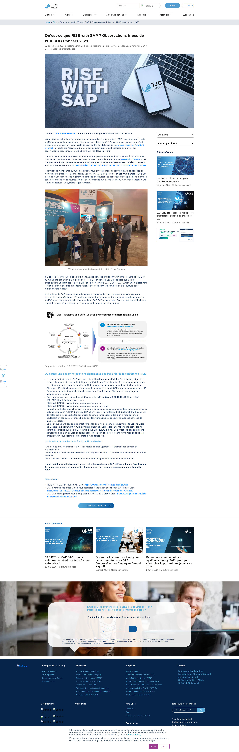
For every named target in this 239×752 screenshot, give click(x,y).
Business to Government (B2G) (89, 678)
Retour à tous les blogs (99, 506)
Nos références (48, 681)
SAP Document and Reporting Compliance (144, 685)
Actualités (164, 15)
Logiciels (141, 15)
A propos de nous (49, 671)
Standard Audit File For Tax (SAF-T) (141, 688)
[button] (188, 5)
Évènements (188, 15)
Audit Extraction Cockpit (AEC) (139, 678)
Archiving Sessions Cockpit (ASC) (140, 675)
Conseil (69, 15)
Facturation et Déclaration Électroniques (93, 691)
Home (47, 22)
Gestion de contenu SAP (86, 685)
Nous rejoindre (48, 675)
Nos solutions (132, 671)
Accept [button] (153, 746)
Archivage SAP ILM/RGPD (87, 695)
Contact (172, 5)
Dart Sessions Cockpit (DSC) (138, 695)
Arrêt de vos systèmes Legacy (88, 675)
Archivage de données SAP (87, 671)
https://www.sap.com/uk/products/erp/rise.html (106, 485)
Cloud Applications (115, 15)
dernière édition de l (125, 145)
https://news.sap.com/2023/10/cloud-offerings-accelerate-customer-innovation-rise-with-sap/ (90, 491)
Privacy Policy (134, 734)
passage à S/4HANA (130, 159)
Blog (55, 22)
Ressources (131, 709)
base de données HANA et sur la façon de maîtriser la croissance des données (109, 165)
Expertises (87, 15)
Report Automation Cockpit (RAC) (140, 691)
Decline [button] (165, 746)
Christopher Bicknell (64, 134)
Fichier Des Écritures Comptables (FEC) (143, 681)
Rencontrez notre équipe (52, 678)
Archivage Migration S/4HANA (88, 681)
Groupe (48, 15)
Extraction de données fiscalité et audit (92, 688)
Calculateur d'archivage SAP (138, 715)
